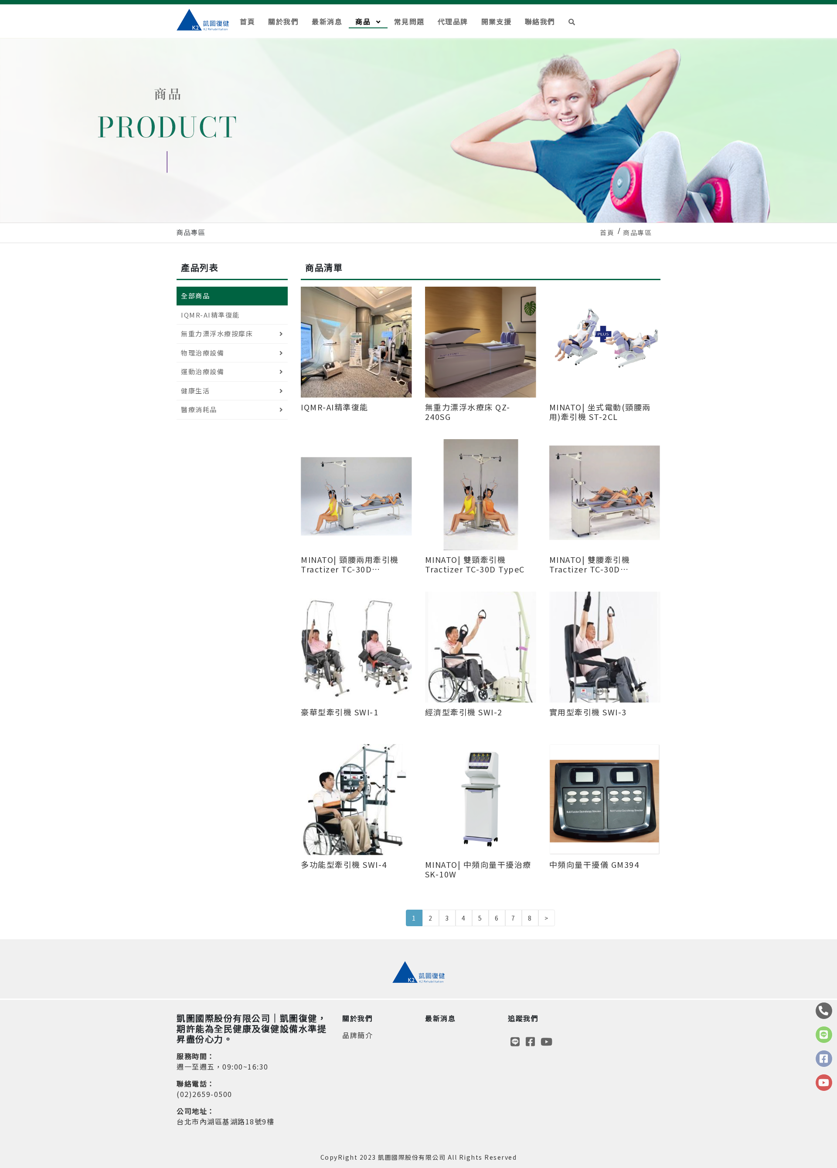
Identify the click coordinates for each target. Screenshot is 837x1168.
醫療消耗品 (199, 409)
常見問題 (409, 21)
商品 (364, 21)
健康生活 (195, 390)
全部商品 (195, 295)
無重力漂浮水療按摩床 (217, 333)
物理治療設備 (202, 352)
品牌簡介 (357, 1035)
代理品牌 (453, 21)
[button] (572, 21)
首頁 (247, 21)
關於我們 (283, 21)
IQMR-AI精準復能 (210, 314)
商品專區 (637, 232)
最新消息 (327, 21)
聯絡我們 (540, 21)
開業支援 (496, 21)
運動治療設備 (202, 371)
